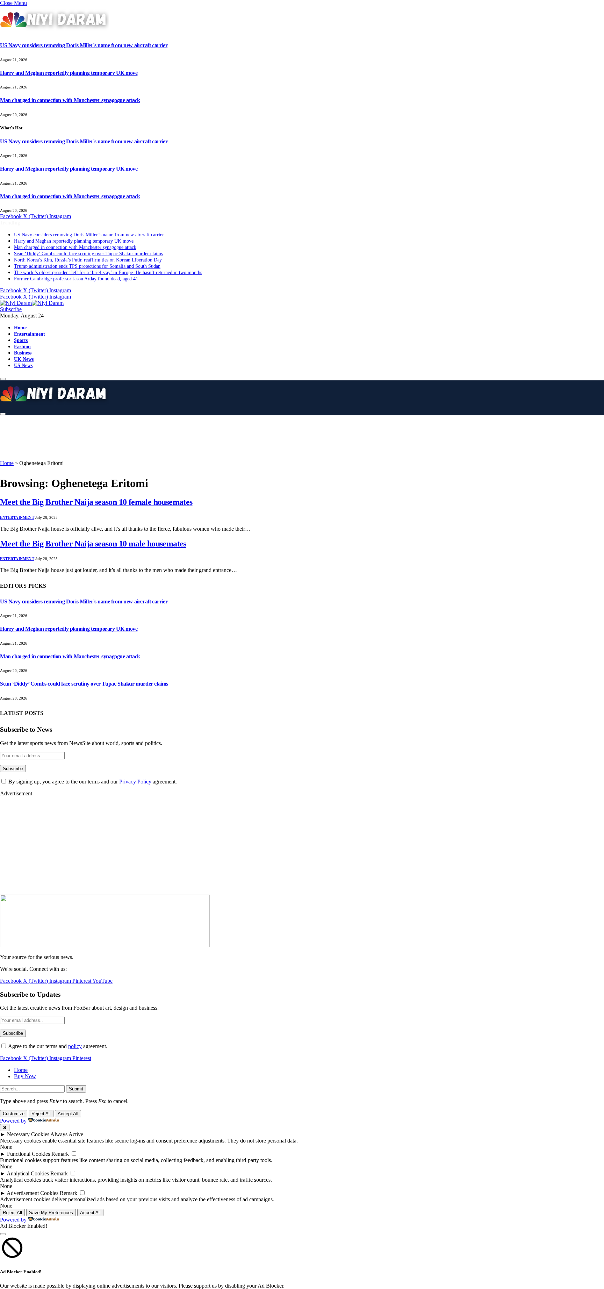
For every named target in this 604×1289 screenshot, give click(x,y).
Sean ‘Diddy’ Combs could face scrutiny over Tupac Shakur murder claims (88, 253)
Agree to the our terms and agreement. (57, 1046)
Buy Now (25, 1076)
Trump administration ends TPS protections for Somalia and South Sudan (87, 266)
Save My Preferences (51, 1212)
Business (22, 353)
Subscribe (11, 309)
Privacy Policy (135, 782)
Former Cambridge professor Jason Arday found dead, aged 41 (76, 278)
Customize (13, 1113)
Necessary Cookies (28, 1134)
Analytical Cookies (28, 1173)
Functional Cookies (28, 1154)
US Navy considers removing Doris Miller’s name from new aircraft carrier (83, 45)
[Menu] (3, 379)
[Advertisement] (174, 437)
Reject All (41, 1113)
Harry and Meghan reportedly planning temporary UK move (68, 73)
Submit (76, 1088)
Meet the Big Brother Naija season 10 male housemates (93, 543)
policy (75, 1046)
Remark (60, 1154)
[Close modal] (3, 1234)
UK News (24, 359)
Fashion (22, 346)
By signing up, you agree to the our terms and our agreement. (92, 782)
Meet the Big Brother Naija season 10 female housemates (96, 502)
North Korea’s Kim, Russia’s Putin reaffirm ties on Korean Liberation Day (88, 260)
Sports (21, 340)
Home (20, 327)
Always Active (66, 1134)
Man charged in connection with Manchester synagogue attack (70, 100)
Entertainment (29, 334)
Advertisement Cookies (32, 1193)
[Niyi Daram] (32, 303)
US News (23, 365)
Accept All (68, 1113)
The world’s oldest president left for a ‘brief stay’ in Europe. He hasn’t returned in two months (108, 272)
